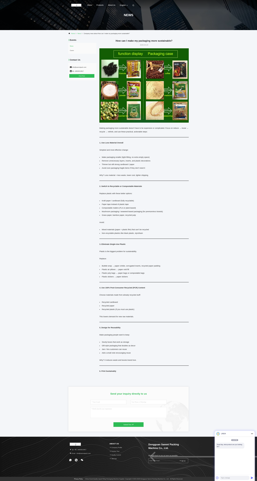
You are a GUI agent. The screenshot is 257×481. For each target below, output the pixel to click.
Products (100, 5)
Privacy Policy (78, 479)
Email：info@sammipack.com (81, 453)
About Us (111, 5)
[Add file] (217, 478)
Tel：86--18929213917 (78, 449)
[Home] (76, 5)
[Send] (252, 478)
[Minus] (252, 433)
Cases (72, 50)
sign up (183, 461)
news (79, 33)
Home (89, 5)
